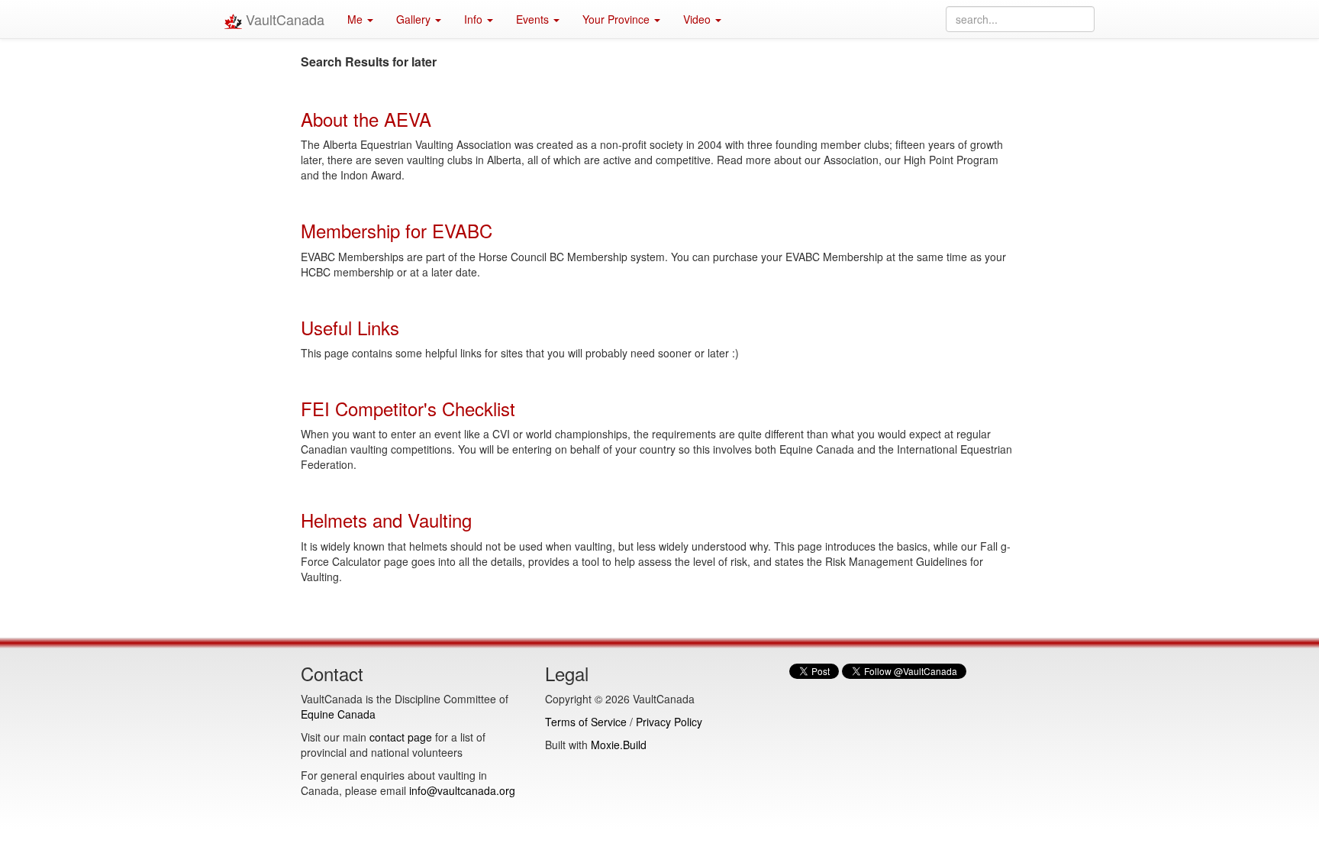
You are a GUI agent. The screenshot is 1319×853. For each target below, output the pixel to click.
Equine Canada (338, 714)
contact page (400, 737)
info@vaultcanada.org (462, 790)
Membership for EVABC (396, 230)
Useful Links (350, 327)
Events (534, 19)
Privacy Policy (669, 721)
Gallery (415, 19)
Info (474, 19)
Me (356, 19)
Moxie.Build (619, 744)
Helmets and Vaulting (386, 519)
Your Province (617, 19)
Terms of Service (586, 721)
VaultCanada (283, 19)
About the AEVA (366, 118)
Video (698, 19)
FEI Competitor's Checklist (408, 408)
